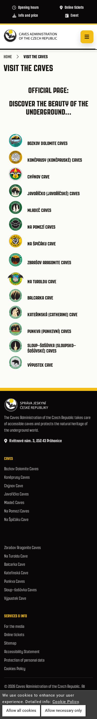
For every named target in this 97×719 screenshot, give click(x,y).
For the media (14, 626)
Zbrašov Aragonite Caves (49, 263)
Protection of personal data (24, 660)
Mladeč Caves (39, 210)
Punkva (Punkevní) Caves (49, 331)
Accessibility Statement (22, 651)
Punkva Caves (14, 581)
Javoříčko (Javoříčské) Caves (53, 193)
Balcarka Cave (40, 298)
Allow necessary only (63, 710)
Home (8, 56)
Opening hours (28, 7)
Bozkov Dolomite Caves (47, 143)
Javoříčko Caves (16, 494)
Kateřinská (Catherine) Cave (52, 315)
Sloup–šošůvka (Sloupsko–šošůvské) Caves (51, 348)
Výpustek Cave (40, 365)
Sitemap (10, 643)
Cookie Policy (66, 701)
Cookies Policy (14, 668)
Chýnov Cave (38, 177)
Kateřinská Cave (16, 572)
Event (74, 15)
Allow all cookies (21, 710)
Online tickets (74, 7)
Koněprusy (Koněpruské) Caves (54, 160)
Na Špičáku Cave (41, 244)
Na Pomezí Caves (41, 227)
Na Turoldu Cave (41, 282)
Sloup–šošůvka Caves (20, 589)
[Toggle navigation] (86, 36)
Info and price (28, 15)
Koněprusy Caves (17, 477)
